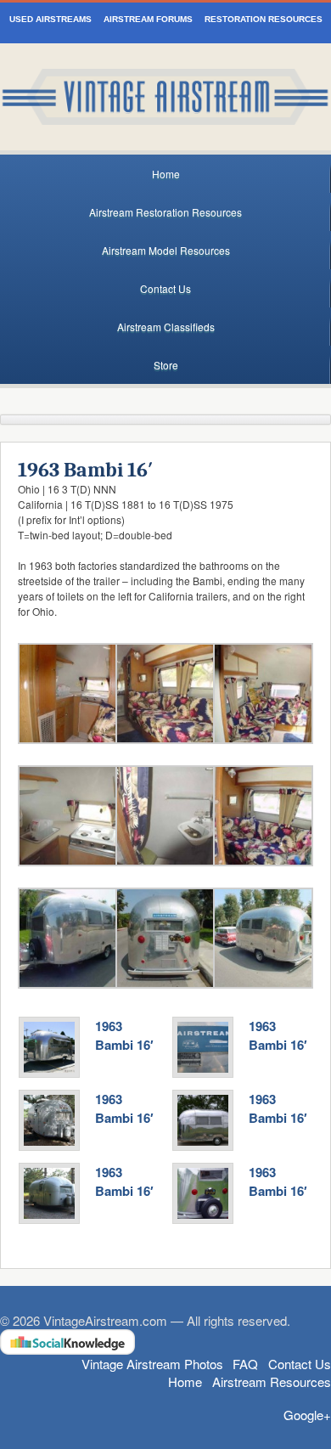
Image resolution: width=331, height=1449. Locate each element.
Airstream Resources (271, 1381)
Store (166, 365)
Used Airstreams (50, 19)
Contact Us (165, 288)
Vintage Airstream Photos (152, 1364)
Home (166, 173)
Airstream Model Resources (166, 250)
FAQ (245, 1364)
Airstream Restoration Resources (165, 212)
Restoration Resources (264, 19)
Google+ (307, 1415)
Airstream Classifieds (166, 326)
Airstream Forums (148, 19)
